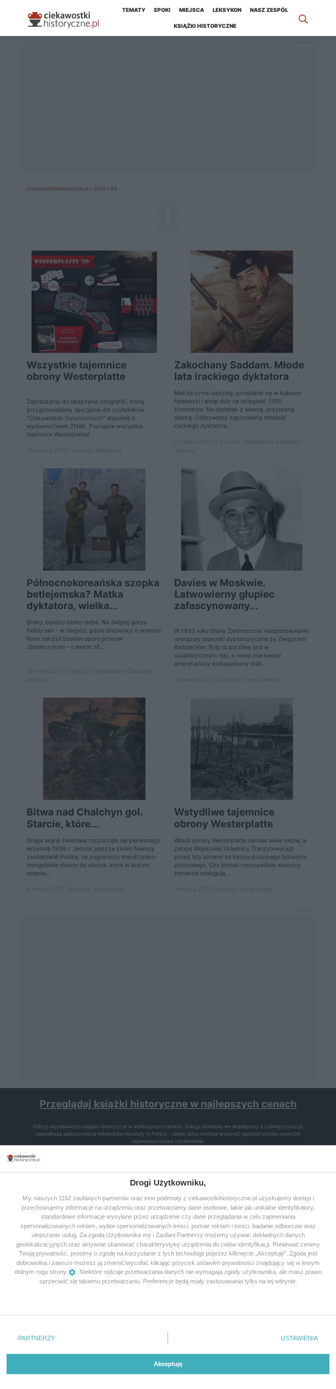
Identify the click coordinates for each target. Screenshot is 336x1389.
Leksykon (227, 10)
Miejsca (191, 10)
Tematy (133, 10)
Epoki (162, 10)
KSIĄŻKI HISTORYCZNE (205, 26)
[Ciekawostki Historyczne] (70, 18)
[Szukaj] (303, 18)
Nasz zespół (269, 10)
